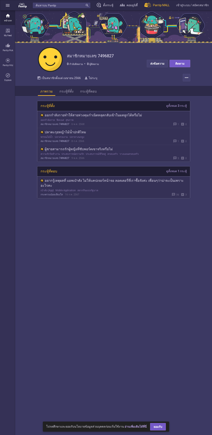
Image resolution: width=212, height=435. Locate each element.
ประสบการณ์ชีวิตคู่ (96, 154)
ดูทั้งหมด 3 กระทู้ (176, 105)
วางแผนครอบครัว (129, 154)
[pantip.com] (22, 5)
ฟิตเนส (60, 120)
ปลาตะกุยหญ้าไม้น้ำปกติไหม (65, 132)
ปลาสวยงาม (61, 137)
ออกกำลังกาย (48, 120)
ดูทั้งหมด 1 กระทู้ (176, 171)
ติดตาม (179, 63)
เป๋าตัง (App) (47, 190)
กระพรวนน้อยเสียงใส (52, 194)
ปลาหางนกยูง (77, 137)
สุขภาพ (69, 120)
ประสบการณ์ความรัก (72, 154)
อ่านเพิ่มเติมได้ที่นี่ (136, 426)
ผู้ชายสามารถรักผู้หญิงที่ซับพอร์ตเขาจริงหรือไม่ (79, 149)
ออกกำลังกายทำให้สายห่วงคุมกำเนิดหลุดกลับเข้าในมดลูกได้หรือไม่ (93, 115)
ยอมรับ (158, 426)
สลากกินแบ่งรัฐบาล (87, 190)
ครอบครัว (112, 154)
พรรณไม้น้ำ (47, 137)
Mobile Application (65, 190)
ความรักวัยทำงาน (50, 154)
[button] (7, 5)
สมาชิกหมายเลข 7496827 (55, 124)
